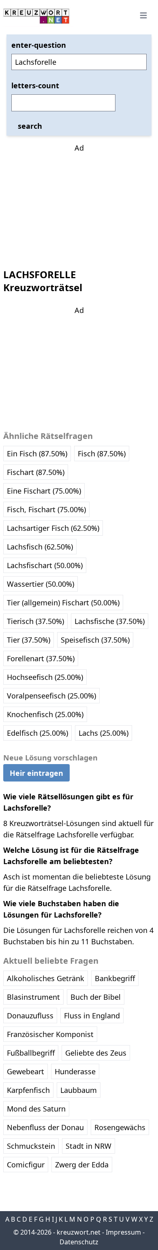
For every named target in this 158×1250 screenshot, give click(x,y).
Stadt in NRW (88, 1146)
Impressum (123, 1232)
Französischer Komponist (50, 1034)
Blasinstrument (33, 997)
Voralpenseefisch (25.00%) (51, 696)
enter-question (38, 45)
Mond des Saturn (36, 1109)
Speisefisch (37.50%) (95, 640)
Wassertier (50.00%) (40, 584)
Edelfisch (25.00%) (37, 733)
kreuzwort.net (78, 1232)
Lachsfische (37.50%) (110, 621)
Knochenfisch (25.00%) (45, 714)
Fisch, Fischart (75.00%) (46, 509)
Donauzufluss (30, 1015)
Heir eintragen (36, 773)
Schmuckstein (31, 1146)
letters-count (35, 85)
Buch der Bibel (95, 997)
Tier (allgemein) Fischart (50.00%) (63, 602)
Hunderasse (75, 1071)
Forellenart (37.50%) (41, 658)
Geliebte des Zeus (95, 1053)
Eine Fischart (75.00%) (44, 491)
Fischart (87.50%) (35, 472)
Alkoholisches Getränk (45, 978)
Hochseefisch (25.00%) (45, 677)
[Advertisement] (79, 204)
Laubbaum (78, 1090)
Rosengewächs (119, 1127)
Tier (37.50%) (28, 640)
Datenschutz (79, 1241)
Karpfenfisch (28, 1090)
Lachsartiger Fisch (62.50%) (53, 528)
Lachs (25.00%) (103, 733)
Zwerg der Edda (82, 1164)
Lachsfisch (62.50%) (40, 547)
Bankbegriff (115, 978)
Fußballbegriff (31, 1053)
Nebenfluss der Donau (45, 1127)
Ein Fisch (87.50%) (37, 453)
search (30, 126)
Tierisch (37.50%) (35, 621)
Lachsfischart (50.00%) (45, 565)
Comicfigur (26, 1164)
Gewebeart (25, 1071)
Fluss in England (92, 1015)
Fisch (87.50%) (102, 453)
